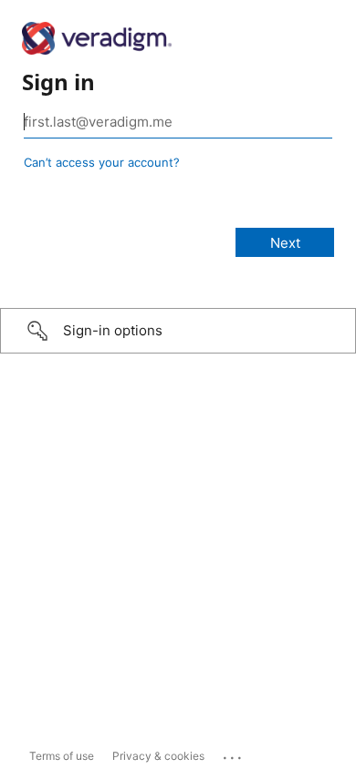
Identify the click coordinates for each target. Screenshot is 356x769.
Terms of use (61, 756)
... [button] (234, 753)
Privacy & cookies (158, 756)
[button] (178, 331)
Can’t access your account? (102, 162)
